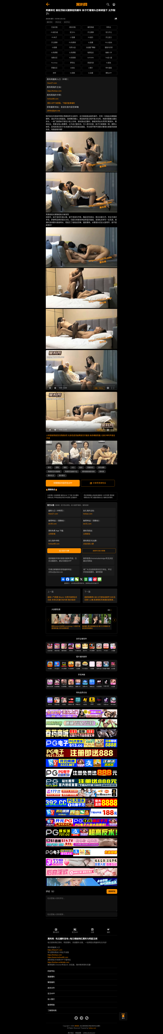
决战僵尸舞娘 (90, 47)
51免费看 (72, 52)
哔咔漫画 (109, 68)
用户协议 (71, 1033)
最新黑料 (50, 22)
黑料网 (101, 471)
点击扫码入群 (88, 544)
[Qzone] (90, 579)
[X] (81, 579)
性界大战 (72, 47)
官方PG (72, 32)
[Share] (63, 579)
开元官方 (109, 37)
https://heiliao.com (54, 91)
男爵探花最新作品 (71, 471)
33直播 (54, 47)
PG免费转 (72, 42)
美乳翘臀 (101, 467)
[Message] (99, 579)
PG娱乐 (90, 37)
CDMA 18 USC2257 (89, 1033)
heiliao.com (87, 514)
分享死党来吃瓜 (99, 483)
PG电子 (54, 37)
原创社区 (58, 22)
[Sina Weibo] (95, 579)
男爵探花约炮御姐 (54, 471)
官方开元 (109, 32)
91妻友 (108, 63)
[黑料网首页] (81, 4)
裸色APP (109, 73)
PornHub (54, 63)
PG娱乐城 (54, 32)
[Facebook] (68, 579)
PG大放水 (108, 42)
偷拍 (80, 467)
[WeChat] (77, 579)
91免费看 (54, 52)
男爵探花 (90, 467)
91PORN (90, 58)
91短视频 (72, 58)
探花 (49, 467)
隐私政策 (78, 1033)
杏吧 (54, 73)
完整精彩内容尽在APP (62, 483)
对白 (73, 467)
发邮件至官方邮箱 (99, 551)
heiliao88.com (52, 99)
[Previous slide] (49, 620)
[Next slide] (114, 620)
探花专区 (67, 22)
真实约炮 (72, 27)
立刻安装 (51, 534)
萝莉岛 (72, 63)
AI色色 (72, 68)
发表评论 (111, 891)
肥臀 (57, 467)
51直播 (90, 42)
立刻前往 (86, 534)
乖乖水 (108, 27)
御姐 (65, 467)
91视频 (72, 73)
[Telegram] (72, 579)
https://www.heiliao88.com (58, 957)
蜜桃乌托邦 (109, 47)
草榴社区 (54, 68)
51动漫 (90, 73)
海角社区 (54, 58)
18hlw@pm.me (53, 111)
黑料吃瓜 (51, 475)
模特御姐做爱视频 (88, 471)
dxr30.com (52, 524)
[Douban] (86, 579)
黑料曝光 (62, 475)
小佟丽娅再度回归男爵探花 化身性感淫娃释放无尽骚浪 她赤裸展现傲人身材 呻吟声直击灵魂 (80, 436)
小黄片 (90, 68)
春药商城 (90, 27)
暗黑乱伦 (90, 52)
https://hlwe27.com (55, 950)
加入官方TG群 (64, 551)
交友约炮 (54, 27)
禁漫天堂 (90, 63)
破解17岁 (108, 52)
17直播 (72, 37)
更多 (109, 610)
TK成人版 (108, 58)
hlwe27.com (52, 83)
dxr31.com (87, 524)
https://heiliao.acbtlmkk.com (58, 962)
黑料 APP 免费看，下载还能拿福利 (61, 103)
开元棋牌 (90, 32)
